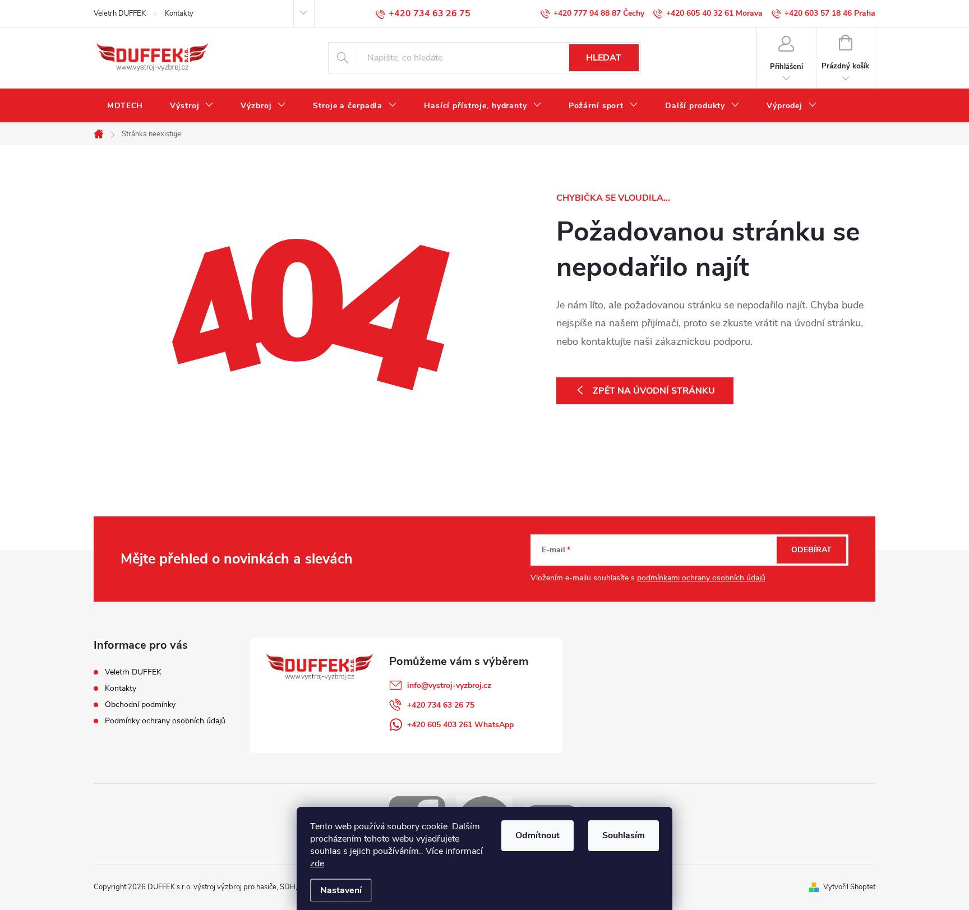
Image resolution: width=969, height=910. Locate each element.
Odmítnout (537, 835)
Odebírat (811, 549)
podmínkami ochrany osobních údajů (701, 577)
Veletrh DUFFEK (120, 13)
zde (317, 863)
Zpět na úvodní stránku (654, 391)
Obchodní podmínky (140, 704)
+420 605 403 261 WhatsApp (460, 724)
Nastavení (341, 890)
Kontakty (179, 13)
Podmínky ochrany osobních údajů (165, 720)
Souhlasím (623, 835)
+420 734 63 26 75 (440, 705)
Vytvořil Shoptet (849, 887)
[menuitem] (125, 106)
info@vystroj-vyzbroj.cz (449, 685)
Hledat (603, 58)
